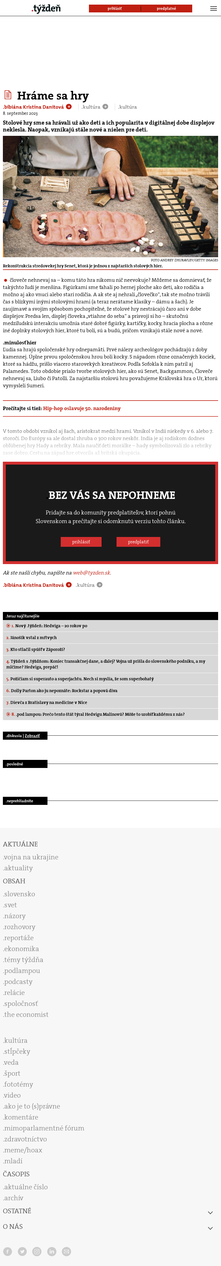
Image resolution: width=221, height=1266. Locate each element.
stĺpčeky (17, 1051)
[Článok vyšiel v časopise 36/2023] (9, 95)
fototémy (18, 1084)
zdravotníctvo (25, 1139)
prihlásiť (81, 542)
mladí (13, 1161)
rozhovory (19, 926)
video (12, 1095)
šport (12, 1073)
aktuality (18, 868)
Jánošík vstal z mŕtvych (31, 637)
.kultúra (91, 107)
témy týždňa (23, 959)
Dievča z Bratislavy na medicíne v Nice (46, 702)
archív (13, 1198)
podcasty (18, 981)
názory (15, 916)
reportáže (19, 937)
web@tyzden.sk (91, 572)
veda (11, 1062)
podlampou (22, 970)
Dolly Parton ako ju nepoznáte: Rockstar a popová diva (61, 691)
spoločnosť (21, 1003)
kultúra (16, 1040)
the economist (26, 1014)
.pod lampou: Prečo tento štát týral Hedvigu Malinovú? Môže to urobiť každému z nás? (98, 714)
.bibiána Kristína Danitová (34, 107)
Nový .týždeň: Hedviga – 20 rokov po (49, 626)
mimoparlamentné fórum (44, 1128)
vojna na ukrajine (31, 857)
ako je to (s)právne (32, 1106)
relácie (14, 992)
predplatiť (138, 542)
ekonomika (21, 948)
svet (10, 905)
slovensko (19, 894)
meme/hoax (23, 1150)
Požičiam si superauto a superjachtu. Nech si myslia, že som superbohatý (80, 679)
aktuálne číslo (26, 1187)
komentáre (21, 1117)
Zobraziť (32, 735)
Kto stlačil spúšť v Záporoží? (35, 649)
